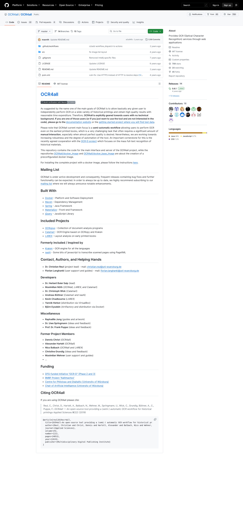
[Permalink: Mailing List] (39, 170)
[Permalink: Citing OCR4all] (39, 393)
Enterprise (84, 5)
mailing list (46, 183)
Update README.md (59, 39)
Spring (48, 205)
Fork (214, 14)
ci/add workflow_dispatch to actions (105, 46)
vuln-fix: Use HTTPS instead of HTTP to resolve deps (113, 75)
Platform (17, 5)
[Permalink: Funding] (39, 366)
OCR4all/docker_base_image (99, 153)
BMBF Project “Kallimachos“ (59, 377)
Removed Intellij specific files (102, 58)
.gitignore (46, 58)
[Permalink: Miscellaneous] (39, 314)
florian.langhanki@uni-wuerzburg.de (120, 270)
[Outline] (159, 83)
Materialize (51, 209)
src (43, 52)
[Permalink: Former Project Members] (39, 334)
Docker (49, 198)
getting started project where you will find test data (126, 122)
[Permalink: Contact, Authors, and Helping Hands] (39, 259)
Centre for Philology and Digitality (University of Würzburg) (77, 381)
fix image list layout (98, 52)
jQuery (48, 213)
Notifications (197, 14)
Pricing (99, 5)
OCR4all (13, 14)
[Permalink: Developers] (39, 277)
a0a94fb (129, 39)
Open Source (66, 5)
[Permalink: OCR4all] (39, 94)
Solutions (32, 5)
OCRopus (50, 228)
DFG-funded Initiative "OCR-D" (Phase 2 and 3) (70, 373)
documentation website (78, 122)
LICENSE (46, 63)
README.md (47, 69)
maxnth (45, 39)
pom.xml (46, 75)
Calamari (50, 232)
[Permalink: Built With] (39, 191)
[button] (155, 419)
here (135, 162)
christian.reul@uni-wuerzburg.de (104, 266)
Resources (48, 5)
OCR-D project (89, 141)
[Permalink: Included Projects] (39, 221)
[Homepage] (6, 5)
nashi (48, 252)
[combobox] (128, 31)
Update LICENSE (97, 63)
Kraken (48, 248)
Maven (48, 201)
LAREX (48, 235)
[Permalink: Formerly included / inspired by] (39, 243)
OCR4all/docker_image (66, 153)
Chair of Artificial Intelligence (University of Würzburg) (74, 385)
